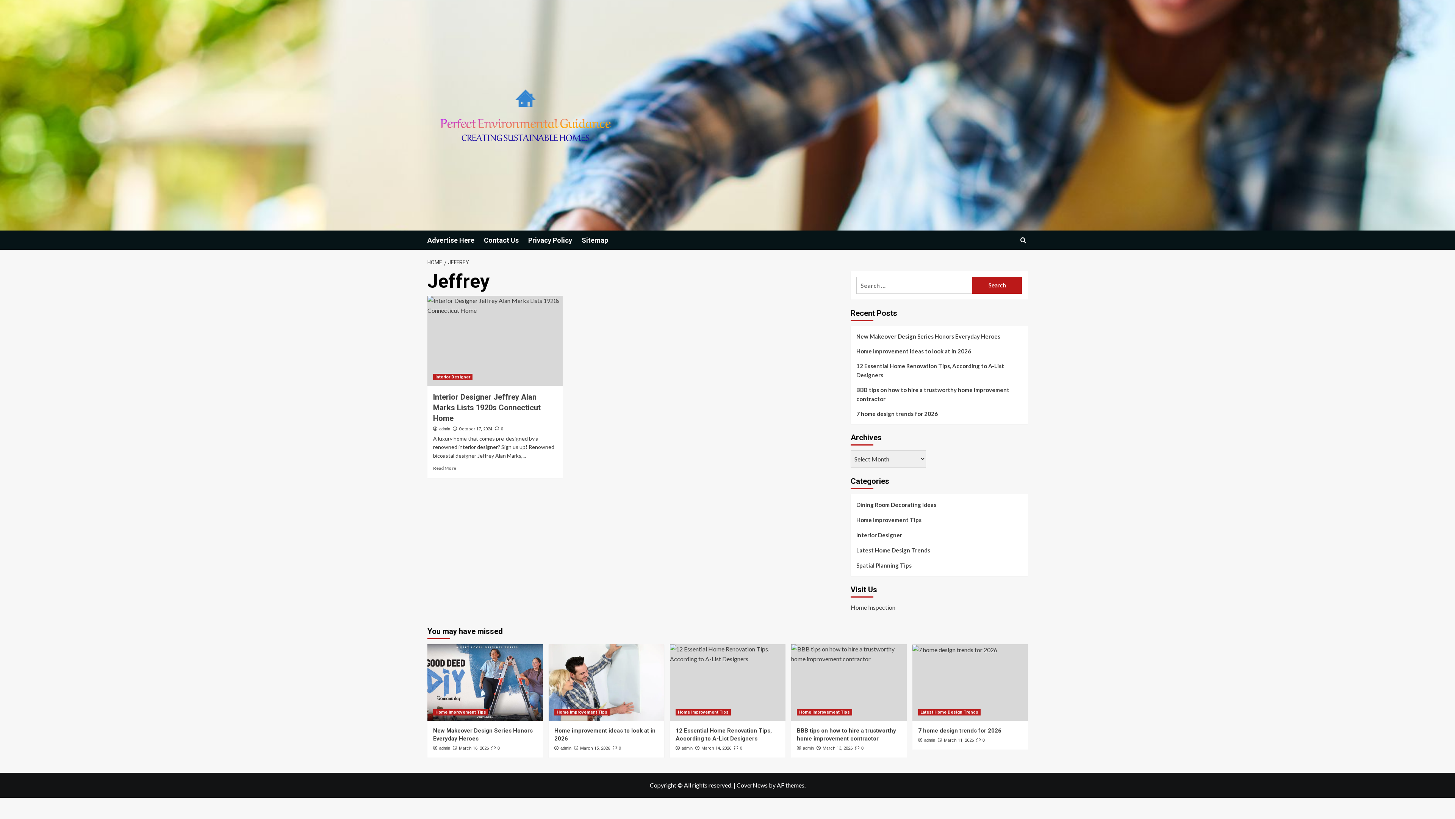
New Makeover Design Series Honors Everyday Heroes (928, 336)
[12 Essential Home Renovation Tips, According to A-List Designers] (727, 682)
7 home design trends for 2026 (897, 413)
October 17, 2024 (475, 429)
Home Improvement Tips (889, 519)
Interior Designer (452, 377)
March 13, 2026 (838, 748)
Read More (444, 468)
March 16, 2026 (474, 748)
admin (444, 429)
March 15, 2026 (595, 748)
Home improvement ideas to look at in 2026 (913, 351)
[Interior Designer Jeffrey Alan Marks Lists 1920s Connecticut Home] (495, 341)
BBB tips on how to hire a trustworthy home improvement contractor (932, 394)
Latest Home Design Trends (893, 550)
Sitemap (595, 240)
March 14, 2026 (716, 748)
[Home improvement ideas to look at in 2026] (606, 682)
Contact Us (501, 240)
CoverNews (752, 785)
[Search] (1023, 240)
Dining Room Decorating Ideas (896, 504)
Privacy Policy (550, 240)
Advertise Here (450, 240)
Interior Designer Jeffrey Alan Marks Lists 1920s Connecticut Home (487, 407)
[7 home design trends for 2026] (970, 682)
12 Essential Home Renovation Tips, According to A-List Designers (930, 370)
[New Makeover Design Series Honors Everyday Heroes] (485, 682)
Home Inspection (873, 607)
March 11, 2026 (959, 740)
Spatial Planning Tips (884, 565)
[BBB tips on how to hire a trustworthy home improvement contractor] (849, 682)
